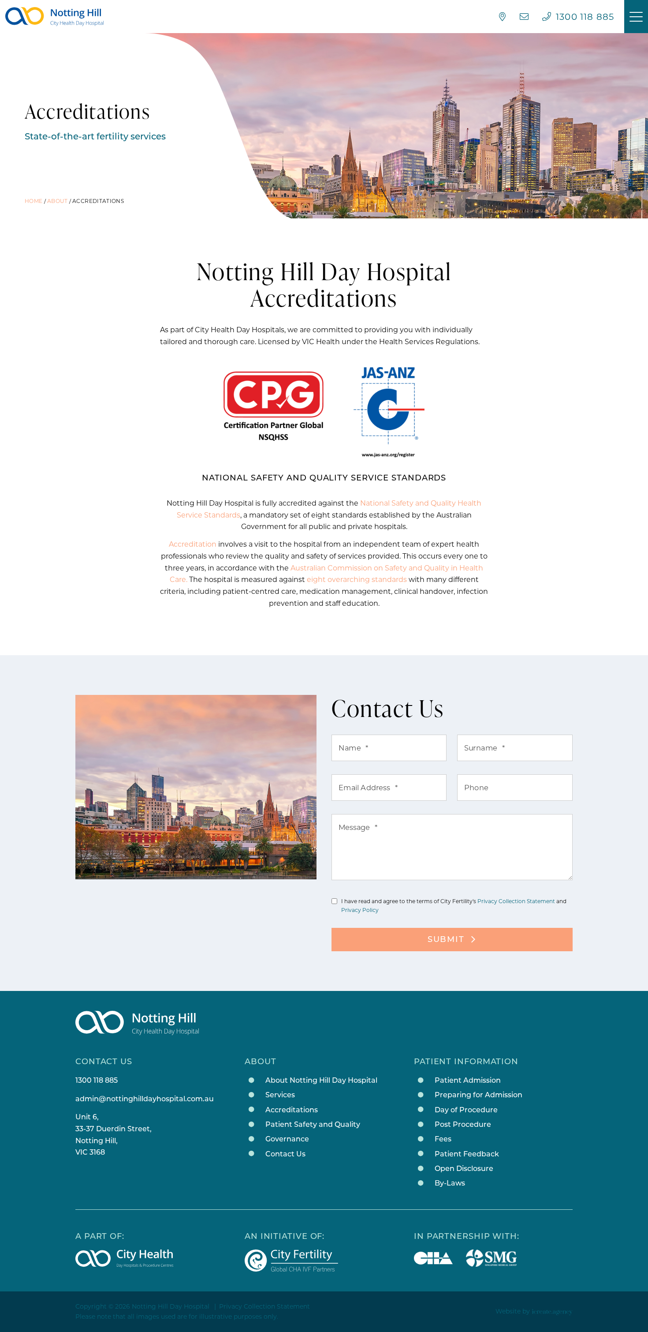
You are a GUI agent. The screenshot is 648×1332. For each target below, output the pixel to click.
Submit (446, 939)
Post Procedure (463, 1124)
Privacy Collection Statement (516, 901)
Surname (484, 747)
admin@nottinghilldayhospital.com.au (144, 1099)
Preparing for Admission (478, 1095)
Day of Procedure (466, 1110)
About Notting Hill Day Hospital (321, 1080)
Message (358, 827)
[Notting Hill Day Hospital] (54, 16)
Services (280, 1095)
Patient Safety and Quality (312, 1124)
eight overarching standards (357, 579)
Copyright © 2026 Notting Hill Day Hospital (142, 1306)
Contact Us (285, 1154)
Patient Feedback (467, 1154)
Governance (287, 1139)
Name (354, 747)
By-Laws (450, 1183)
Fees (443, 1139)
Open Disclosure (464, 1168)
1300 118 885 (96, 1080)
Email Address (368, 787)
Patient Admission (468, 1080)
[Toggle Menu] (636, 16)
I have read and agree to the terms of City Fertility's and (453, 905)
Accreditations (291, 1110)
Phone (476, 787)
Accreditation (192, 544)
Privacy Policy (360, 910)
